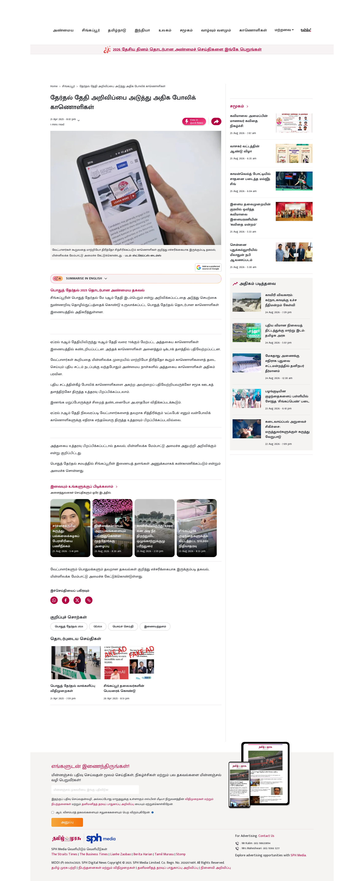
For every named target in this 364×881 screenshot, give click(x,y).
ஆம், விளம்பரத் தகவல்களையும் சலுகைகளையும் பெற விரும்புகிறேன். (105, 812)
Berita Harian (142, 854)
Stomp (181, 854)
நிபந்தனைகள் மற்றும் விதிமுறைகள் (106, 868)
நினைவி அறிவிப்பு (216, 868)
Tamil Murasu (164, 854)
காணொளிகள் (253, 30)
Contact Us (266, 836)
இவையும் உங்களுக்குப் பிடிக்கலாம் (81, 486)
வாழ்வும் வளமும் (216, 30)
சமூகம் (186, 30)
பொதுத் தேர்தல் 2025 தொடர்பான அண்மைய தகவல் (97, 290)
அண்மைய (63, 30)
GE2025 (98, 626)
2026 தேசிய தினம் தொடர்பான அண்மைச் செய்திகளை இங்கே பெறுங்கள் (187, 49)
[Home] (100, 838)
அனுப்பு (67, 822)
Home (54, 86)
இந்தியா (142, 30)
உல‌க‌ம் (165, 30)
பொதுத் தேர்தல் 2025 (69, 626)
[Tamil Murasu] (66, 838)
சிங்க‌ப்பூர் (91, 30)
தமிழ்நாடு (117, 30)
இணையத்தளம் (155, 626)
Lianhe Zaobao (120, 854)
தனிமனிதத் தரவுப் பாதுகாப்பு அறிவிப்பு (108, 804)
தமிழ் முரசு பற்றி (63, 868)
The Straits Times (64, 854)
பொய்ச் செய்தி (123, 626)
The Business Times (94, 854)
